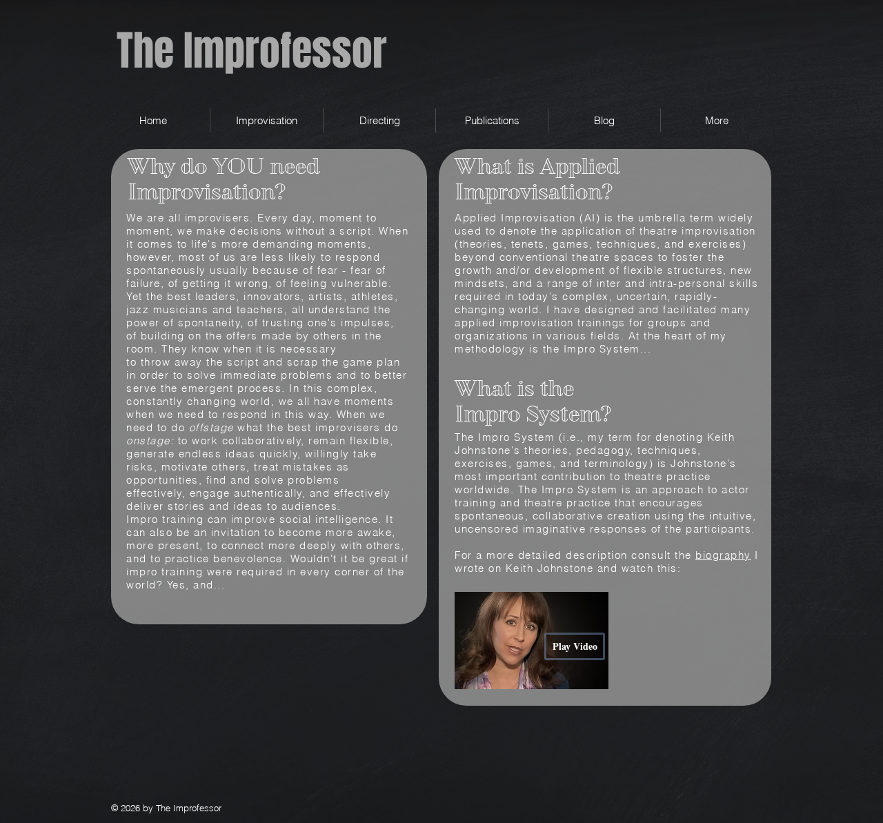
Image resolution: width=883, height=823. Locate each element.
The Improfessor (252, 51)
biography (723, 555)
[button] (266, 120)
